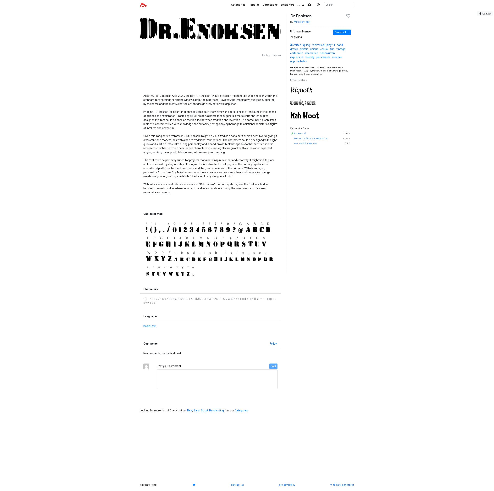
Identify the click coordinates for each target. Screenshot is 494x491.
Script (204, 410)
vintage (340, 49)
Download (340, 32)
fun (332, 49)
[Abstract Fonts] (143, 4)
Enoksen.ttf (300, 133)
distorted (295, 45)
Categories (241, 410)
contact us (237, 484)
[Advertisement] (210, 73)
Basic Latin (149, 326)
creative (337, 57)
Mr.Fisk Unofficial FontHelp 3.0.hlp (311, 138)
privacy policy (287, 484)
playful (331, 45)
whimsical (318, 45)
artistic (304, 49)
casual (324, 49)
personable (323, 57)
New (189, 410)
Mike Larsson (302, 21)
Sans (197, 410)
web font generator (342, 484)
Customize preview (271, 55)
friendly (310, 57)
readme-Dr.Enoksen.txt (305, 143)
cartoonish (296, 53)
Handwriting (216, 410)
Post (273, 366)
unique (314, 49)
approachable (298, 61)
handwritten (327, 53)
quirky (306, 45)
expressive (296, 57)
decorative (311, 53)
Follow (273, 343)
